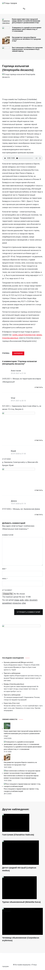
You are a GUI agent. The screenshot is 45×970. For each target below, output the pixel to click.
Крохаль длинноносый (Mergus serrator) (18, 662)
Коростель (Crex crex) (12, 703)
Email (5, 578)
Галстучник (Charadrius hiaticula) (18, 835)
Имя (4, 569)
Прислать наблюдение (12, 673)
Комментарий (7, 535)
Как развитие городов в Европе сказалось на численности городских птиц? (26, 39)
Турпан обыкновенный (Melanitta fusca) (21, 902)
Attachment (7, 590)
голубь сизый (18, 335)
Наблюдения (18, 353)
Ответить (39, 387)
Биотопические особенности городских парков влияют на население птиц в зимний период (27, 49)
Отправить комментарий (28, 612)
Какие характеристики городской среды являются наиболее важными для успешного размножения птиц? (26, 20)
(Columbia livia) (30, 335)
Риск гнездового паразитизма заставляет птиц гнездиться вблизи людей (21, 790)
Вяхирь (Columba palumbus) (14, 684)
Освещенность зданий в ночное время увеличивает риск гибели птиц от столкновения (26, 29)
